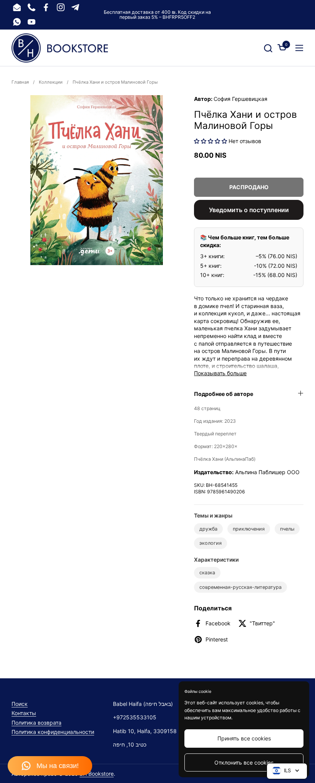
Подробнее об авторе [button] (223, 394)
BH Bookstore (97, 773)
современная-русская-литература (240, 587)
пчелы (287, 529)
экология (210, 543)
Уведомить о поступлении (249, 210)
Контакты (24, 713)
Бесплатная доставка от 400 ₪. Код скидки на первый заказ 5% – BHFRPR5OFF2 (157, 15)
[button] (268, 48)
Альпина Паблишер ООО (267, 472)
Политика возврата (36, 722)
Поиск (20, 704)
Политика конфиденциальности (53, 732)
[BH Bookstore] (60, 48)
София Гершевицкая (240, 99)
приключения (249, 529)
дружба (208, 529)
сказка (207, 572)
